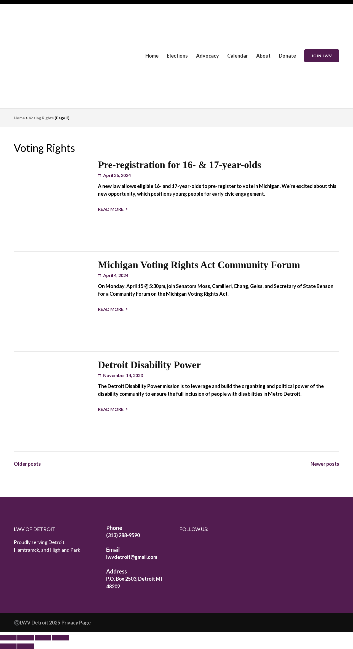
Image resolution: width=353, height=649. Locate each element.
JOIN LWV (321, 55)
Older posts (27, 464)
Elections (177, 56)
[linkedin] (196, 543)
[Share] (43, 637)
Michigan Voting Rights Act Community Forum (199, 264)
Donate (287, 56)
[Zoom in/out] (8, 637)
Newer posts (325, 464)
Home (152, 56)
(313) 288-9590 (123, 535)
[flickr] (208, 543)
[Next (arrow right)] (25, 646)
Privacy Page (76, 623)
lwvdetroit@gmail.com (131, 557)
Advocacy (207, 56)
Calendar (237, 56)
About (263, 56)
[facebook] (184, 543)
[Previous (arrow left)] (8, 646)
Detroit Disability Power (149, 364)
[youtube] (220, 544)
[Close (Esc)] (60, 637)
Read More (111, 209)
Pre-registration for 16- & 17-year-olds (179, 164)
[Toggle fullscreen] (25, 637)
